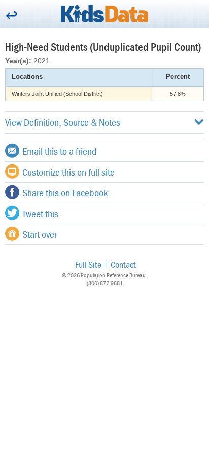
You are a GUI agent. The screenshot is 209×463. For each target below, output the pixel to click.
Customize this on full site (68, 171)
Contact (123, 264)
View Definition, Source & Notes (62, 122)
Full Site (88, 264)
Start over (39, 234)
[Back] (11, 16)
